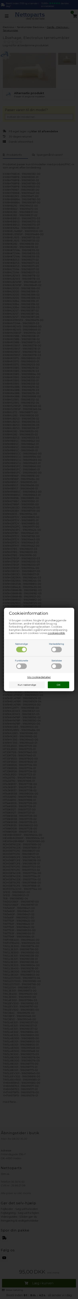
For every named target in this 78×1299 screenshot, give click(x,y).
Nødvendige (21, 644)
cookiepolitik (56, 633)
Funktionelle (21, 660)
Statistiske (56, 660)
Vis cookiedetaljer (39, 677)
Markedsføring (56, 644)
